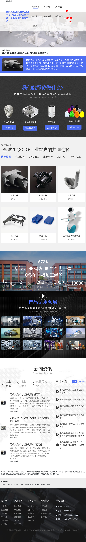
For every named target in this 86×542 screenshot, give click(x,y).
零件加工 (17, 524)
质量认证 (30, 520)
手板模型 (17, 510)
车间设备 (4, 517)
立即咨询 (7, 128)
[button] (67, 38)
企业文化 (4, 510)
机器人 (11, 324)
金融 (54, 348)
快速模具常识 (46, 513)
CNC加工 (17, 513)
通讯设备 (54, 336)
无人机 (54, 324)
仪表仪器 (32, 336)
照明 (75, 336)
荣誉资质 (4, 520)
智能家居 (75, 324)
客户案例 (30, 506)
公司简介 (4, 506)
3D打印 (17, 520)
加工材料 (30, 517)
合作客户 (4, 524)
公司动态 (44, 506)
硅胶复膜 (17, 517)
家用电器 (75, 348)
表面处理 (30, 513)
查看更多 (81, 381)
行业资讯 (44, 510)
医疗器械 (32, 348)
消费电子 (11, 348)
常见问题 (44, 517)
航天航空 (32, 324)
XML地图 (67, 530)
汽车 (11, 336)
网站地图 (9, 1)
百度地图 (75, 530)
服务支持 (30, 510)
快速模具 (17, 506)
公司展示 (4, 513)
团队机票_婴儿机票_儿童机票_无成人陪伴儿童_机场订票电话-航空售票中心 (25, 484)
